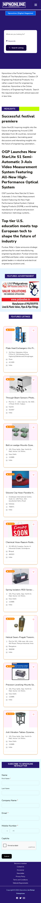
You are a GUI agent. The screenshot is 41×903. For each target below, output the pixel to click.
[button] (20, 13)
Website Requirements (20, 883)
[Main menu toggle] (36, 5)
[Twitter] (20, 898)
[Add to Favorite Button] (33, 330)
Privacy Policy (20, 877)
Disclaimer (20, 870)
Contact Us (20, 867)
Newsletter (20, 873)
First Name (6, 778)
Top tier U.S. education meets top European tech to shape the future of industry (20, 231)
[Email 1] (24, 898)
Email (5, 813)
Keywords (11, 41)
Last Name (5, 788)
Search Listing (17, 48)
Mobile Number (10, 825)
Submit (6, 856)
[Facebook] (17, 898)
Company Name (10, 800)
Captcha (5, 838)
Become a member (20, 864)
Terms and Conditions (20, 880)
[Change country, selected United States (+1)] (5, 831)
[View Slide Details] (20, 295)
